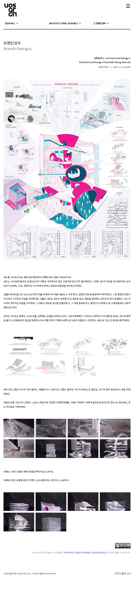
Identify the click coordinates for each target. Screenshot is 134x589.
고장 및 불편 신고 (122, 573)
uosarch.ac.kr (24, 573)
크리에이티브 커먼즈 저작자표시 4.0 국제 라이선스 (85, 552)
